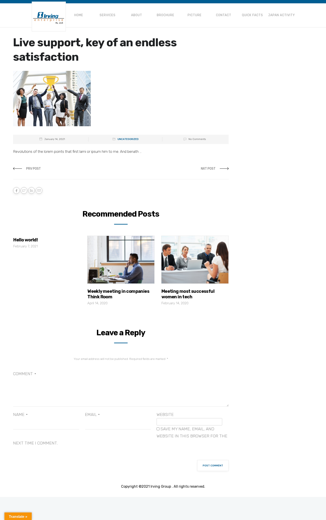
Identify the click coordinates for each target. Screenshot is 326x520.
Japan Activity (281, 15)
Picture (195, 15)
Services (108, 15)
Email (92, 414)
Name (20, 414)
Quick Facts (252, 15)
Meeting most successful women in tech (187, 294)
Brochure (165, 15)
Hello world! (25, 240)
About (136, 15)
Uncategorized (128, 139)
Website (165, 414)
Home (78, 15)
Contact (223, 15)
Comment (24, 373)
